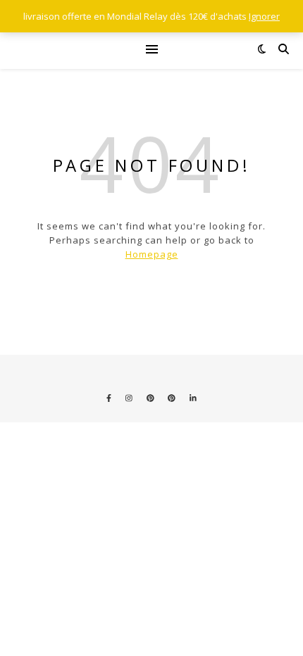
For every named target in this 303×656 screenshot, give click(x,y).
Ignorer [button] (264, 16)
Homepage (151, 254)
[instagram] (130, 398)
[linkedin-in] (193, 398)
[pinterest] (151, 398)
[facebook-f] (109, 398)
